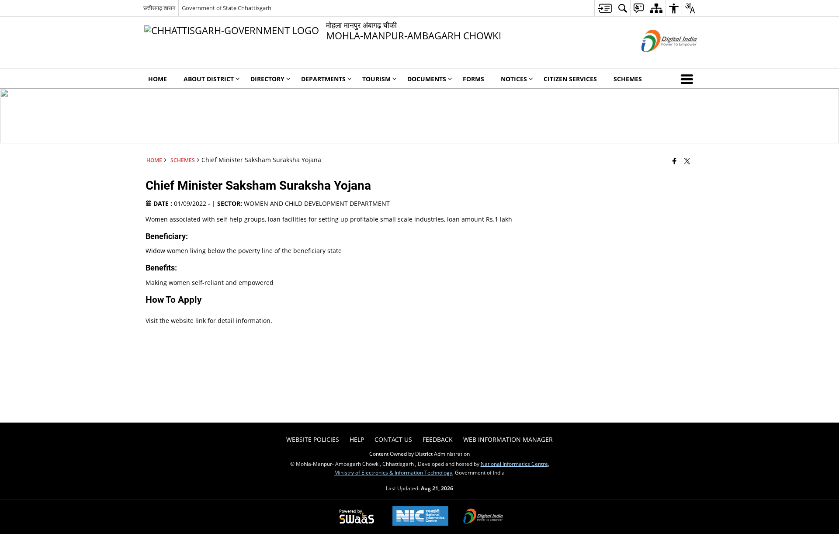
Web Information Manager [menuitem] (508, 439)
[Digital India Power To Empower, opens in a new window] (483, 517)
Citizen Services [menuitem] (570, 79)
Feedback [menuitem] (438, 439)
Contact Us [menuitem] (393, 439)
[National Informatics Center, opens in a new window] (420, 516)
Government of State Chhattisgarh (226, 8)
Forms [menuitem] (473, 79)
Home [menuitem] (157, 79)
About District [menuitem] (209, 79)
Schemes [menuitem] (628, 79)
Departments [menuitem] (323, 79)
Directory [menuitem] (267, 79)
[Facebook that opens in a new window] (674, 160)
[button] (688, 78)
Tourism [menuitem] (376, 79)
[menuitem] (604, 8)
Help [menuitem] (357, 439)
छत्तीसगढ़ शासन (159, 8)
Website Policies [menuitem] (312, 439)
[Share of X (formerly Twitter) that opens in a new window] (687, 160)
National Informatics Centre (514, 463)
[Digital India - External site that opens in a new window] (658, 59)
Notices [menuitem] (514, 79)
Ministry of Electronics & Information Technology (393, 472)
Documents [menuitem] (426, 79)
